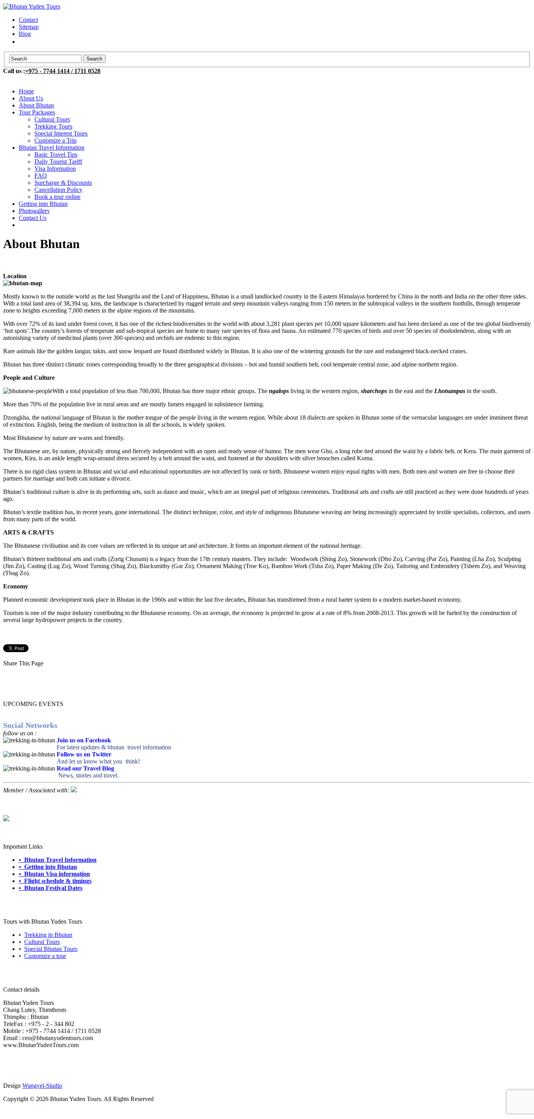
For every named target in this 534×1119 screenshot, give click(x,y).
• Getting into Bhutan (48, 866)
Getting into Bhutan (43, 203)
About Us (31, 98)
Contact (28, 19)
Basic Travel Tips (55, 154)
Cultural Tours (52, 119)
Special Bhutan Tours (50, 949)
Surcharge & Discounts (63, 182)
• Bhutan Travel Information (58, 859)
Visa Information (55, 168)
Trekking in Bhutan (48, 934)
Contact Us (33, 218)
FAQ (40, 175)
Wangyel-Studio (42, 1085)
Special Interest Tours (61, 133)
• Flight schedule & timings (55, 881)
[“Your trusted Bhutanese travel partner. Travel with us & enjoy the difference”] (31, 6)
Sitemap (29, 26)
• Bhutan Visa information (54, 874)
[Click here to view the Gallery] (6, 819)
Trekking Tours (53, 126)
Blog (25, 33)
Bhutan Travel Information (51, 147)
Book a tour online (57, 196)
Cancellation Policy (58, 189)
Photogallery (34, 210)
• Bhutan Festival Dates (50, 888)
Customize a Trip (55, 140)
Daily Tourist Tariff (58, 161)
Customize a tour (45, 956)
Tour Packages (37, 112)
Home (26, 91)
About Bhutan (36, 105)
